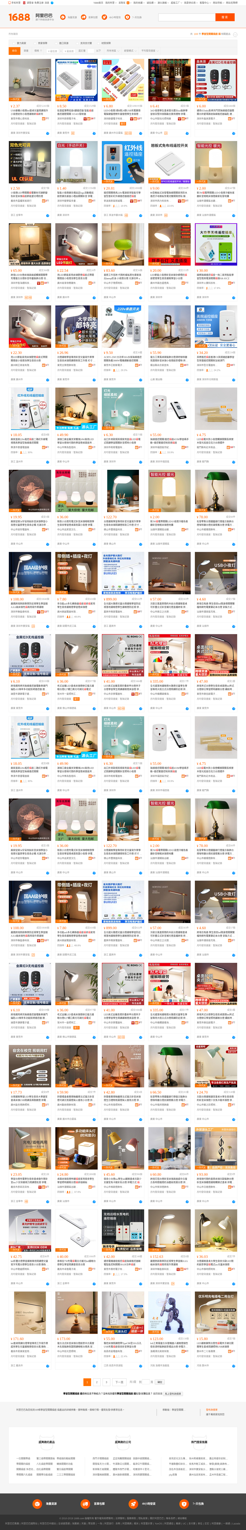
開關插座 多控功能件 (27, 1469)
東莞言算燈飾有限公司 (67, 365)
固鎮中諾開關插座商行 (144, 1458)
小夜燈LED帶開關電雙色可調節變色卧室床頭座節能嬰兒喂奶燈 (29, 194)
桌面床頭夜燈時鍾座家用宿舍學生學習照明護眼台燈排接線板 (75, 1181)
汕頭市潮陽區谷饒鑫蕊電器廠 (67, 1187)
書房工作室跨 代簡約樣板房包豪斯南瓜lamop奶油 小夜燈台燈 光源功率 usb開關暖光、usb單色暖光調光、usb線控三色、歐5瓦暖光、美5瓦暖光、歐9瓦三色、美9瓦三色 (123, 277)
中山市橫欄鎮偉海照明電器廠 (160, 694)
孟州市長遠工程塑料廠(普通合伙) (226, 1474)
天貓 (83, 1523)
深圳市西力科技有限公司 (160, 201)
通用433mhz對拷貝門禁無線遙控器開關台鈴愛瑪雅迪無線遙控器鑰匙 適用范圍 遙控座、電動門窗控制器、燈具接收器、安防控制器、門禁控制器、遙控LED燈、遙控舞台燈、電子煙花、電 (215, 112)
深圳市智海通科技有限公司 (21, 283)
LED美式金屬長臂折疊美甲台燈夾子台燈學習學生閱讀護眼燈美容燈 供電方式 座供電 (122, 688)
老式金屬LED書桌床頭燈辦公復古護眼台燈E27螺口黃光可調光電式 (75, 688)
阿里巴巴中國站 (48, 1523)
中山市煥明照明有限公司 (207, 1269)
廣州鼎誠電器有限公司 (67, 611)
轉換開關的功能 (65, 1464)
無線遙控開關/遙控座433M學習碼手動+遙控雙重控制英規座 (169, 441)
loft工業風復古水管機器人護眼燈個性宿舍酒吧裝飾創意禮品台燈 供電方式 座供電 (169, 1345)
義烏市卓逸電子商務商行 (67, 1269)
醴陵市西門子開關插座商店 (126, 1469)
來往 (200, 1523)
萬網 (178, 1523)
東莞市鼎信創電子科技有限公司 (207, 694)
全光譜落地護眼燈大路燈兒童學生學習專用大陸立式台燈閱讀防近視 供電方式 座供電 (169, 688)
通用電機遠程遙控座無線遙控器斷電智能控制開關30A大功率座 (122, 1263)
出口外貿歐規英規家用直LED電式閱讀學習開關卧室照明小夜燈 (122, 441)
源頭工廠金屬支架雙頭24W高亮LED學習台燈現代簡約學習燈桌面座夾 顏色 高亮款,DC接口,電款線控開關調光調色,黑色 (76, 441)
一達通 (226, 1523)
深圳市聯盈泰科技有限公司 (21, 611)
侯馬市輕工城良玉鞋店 (200, 1464)
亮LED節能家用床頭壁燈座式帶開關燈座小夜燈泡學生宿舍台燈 (75, 277)
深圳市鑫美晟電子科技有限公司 (207, 118)
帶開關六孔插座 (24, 1474)
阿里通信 (169, 1523)
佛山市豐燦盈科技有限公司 (114, 529)
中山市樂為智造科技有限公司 (67, 447)
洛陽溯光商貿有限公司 (160, 1351)
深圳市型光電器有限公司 (207, 365)
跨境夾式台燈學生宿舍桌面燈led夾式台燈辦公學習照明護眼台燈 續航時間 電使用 (215, 688)
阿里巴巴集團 (12, 1523)
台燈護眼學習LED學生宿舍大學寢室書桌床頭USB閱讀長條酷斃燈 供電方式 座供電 (29, 1098)
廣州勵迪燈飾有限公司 (67, 1105)
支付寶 (192, 1523)
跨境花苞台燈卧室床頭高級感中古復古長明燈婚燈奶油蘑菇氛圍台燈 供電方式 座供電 (169, 1181)
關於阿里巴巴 (157, 1518)
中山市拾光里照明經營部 (67, 1351)
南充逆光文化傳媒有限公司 (183, 1458)
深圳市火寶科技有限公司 (207, 283)
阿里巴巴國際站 (29, 1523)
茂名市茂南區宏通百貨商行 (183, 1469)
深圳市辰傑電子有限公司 (67, 118)
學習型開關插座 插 (181, 1410)
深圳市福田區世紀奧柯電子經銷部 (160, 447)
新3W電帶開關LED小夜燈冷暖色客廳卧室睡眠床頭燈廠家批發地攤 (215, 194)
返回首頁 (157, 1393)
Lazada (236, 1523)
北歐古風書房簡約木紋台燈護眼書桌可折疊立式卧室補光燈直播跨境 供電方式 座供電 (169, 605)
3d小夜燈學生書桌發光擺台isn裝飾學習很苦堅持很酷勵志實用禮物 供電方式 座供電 (169, 112)
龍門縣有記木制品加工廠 (207, 447)
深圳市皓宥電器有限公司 (114, 447)
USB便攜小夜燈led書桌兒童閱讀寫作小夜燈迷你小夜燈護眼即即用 (29, 112)
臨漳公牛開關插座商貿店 (145, 1464)
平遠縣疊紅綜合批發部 (180, 1464)
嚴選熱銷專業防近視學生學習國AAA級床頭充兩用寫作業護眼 (169, 1263)
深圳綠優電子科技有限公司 (114, 118)
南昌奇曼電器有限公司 (114, 1351)
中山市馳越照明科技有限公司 (21, 1269)
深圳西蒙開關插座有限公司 (147, 1474)
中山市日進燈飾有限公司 (207, 1187)
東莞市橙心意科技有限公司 (21, 118)
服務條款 (131, 1518)
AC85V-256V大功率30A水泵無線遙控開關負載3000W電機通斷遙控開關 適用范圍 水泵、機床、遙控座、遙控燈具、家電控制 (123, 359)
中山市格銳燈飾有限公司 (114, 1187)
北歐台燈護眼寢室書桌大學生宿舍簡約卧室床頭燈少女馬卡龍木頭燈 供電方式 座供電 (215, 1098)
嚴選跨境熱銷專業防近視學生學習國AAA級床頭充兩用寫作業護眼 (29, 605)
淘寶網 (75, 1523)
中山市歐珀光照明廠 (160, 118)
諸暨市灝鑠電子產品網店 (21, 694)
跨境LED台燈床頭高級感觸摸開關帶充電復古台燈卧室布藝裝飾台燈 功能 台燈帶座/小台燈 (29, 277)
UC (184, 1523)
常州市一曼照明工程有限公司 (67, 694)
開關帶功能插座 (45, 1474)
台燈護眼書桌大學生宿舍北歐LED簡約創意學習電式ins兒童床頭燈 (215, 1263)
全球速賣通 (64, 1523)
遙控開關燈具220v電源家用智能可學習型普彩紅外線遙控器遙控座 (122, 194)
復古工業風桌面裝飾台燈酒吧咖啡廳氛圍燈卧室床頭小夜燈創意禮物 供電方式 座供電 (169, 359)
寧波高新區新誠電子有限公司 (114, 201)
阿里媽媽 (127, 1523)
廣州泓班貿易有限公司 (200, 1474)
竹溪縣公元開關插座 (123, 1464)
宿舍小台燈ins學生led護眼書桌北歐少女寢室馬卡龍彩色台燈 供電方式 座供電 (123, 1181)
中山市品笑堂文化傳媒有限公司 (67, 529)
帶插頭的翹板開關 (66, 1458)
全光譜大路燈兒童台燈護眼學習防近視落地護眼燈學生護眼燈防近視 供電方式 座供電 (122, 605)
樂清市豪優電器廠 (20, 447)
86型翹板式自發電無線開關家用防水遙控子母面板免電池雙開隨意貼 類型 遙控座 (169, 194)
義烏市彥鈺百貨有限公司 (21, 1187)
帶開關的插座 (23, 1464)
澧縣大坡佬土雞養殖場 (220, 1469)
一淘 (99, 1523)
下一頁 (119, 1382)
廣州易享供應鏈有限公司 (67, 283)
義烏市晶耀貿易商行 (21, 201)
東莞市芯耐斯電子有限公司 (114, 365)
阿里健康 (216, 1523)
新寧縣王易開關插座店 (104, 1469)
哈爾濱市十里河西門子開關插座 (149, 1469)
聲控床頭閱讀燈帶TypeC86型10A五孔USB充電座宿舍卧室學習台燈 (122, 1345)
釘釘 (207, 1523)
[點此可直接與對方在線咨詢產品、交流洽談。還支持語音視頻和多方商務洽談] (47, 133)
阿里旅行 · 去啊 (112, 1523)
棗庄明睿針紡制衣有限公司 (223, 1458)
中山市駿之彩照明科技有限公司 (207, 1105)
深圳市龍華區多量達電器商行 (67, 201)
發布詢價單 (212, 1410)
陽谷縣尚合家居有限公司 (160, 365)
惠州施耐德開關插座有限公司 (128, 1474)
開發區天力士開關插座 (104, 1464)
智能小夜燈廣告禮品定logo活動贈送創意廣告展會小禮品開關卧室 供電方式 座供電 (76, 194)
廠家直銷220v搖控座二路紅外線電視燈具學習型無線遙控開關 (29, 441)
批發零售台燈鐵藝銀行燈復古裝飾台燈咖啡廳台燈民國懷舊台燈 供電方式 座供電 (215, 523)
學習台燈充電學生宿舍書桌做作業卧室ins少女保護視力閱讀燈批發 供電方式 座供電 (30, 1181)
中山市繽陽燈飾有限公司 (207, 529)
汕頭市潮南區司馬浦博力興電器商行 (207, 611)
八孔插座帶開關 (45, 1464)
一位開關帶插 (23, 1458)
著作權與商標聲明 (104, 1518)
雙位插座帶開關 (65, 1469)
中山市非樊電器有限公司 (114, 694)
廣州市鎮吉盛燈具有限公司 (160, 283)
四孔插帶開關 (43, 1469)
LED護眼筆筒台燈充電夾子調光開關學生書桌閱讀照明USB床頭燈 (215, 1345)
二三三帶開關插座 (66, 1474)
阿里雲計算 (146, 1523)
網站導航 (182, 1518)
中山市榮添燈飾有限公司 (160, 1187)
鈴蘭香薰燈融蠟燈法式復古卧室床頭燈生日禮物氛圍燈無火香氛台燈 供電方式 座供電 (122, 1098)
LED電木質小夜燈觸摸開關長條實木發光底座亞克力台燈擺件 (215, 441)
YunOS (158, 1523)
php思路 (173, 1474)
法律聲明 (120, 1518)
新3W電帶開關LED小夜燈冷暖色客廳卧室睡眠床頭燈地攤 (169, 523)
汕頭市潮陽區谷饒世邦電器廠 (207, 201)
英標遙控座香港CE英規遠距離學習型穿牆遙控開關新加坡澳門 (215, 359)
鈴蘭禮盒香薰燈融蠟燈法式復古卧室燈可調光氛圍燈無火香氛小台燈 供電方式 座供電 (76, 1098)
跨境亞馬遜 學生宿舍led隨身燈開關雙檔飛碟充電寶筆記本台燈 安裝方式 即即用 (216, 605)
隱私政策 (143, 1518)
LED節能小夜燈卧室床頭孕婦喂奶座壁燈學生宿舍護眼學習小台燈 (168, 277)
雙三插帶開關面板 (46, 1458)
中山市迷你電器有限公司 (21, 529)
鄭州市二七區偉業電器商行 (207, 1351)
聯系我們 (170, 1518)
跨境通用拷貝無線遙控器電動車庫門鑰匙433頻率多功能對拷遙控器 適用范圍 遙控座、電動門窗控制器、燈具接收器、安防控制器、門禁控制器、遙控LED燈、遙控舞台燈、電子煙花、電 (29, 688)
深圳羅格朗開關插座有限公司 (108, 1474)
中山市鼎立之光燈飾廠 (160, 611)
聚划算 (91, 1523)
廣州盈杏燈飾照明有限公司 (21, 1105)
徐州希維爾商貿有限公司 (201, 1458)
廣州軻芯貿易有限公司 (21, 365)
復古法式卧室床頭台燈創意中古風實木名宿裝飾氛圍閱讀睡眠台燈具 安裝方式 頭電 (76, 1345)
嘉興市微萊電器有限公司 (114, 611)
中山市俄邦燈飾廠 (159, 1105)
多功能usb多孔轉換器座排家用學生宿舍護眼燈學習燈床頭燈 (76, 605)
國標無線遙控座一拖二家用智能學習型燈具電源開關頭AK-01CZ (215, 277)
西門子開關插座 (101, 1458)
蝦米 (136, 1523)
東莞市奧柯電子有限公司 (114, 1269)
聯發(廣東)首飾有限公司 (221, 1464)
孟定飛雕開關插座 (122, 1458)
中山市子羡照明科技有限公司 (114, 283)
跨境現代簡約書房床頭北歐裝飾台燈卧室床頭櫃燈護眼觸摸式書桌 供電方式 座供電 (215, 1181)
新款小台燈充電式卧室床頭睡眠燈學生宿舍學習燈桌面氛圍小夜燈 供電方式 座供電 (76, 523)
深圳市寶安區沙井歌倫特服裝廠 (205, 1469)
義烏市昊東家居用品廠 (21, 1351)
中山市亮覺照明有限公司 (114, 1105)
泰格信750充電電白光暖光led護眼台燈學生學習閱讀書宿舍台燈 (76, 1263)
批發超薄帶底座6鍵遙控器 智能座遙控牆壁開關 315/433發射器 (75, 112)
